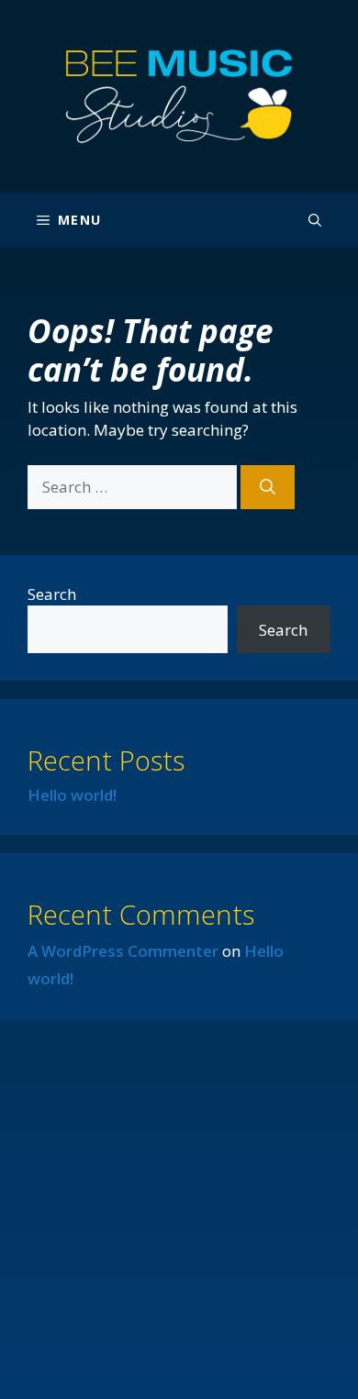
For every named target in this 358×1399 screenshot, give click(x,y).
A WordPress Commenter (123, 950)
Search (52, 594)
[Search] (268, 487)
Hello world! (72, 794)
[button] (315, 220)
